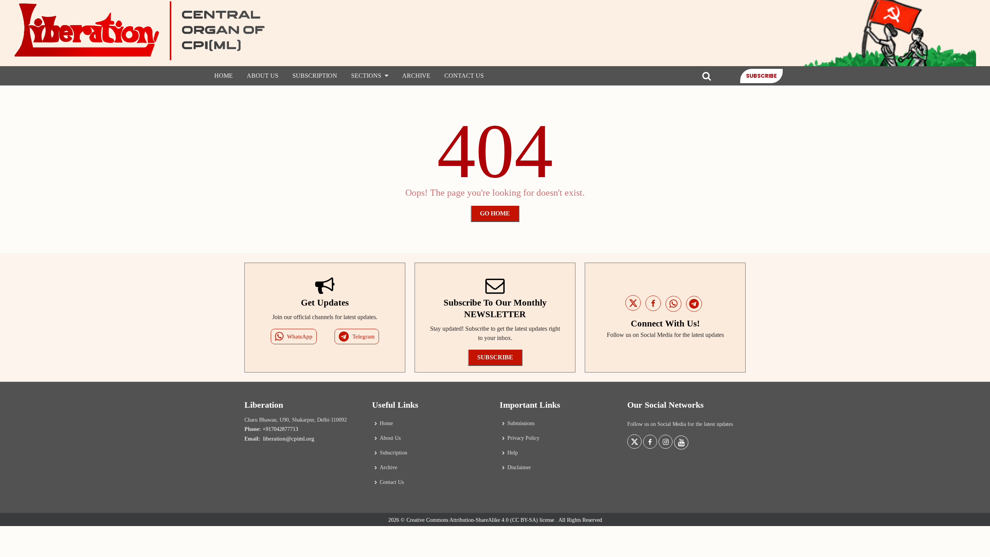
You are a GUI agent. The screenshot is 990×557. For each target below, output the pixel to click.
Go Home (495, 213)
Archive (416, 75)
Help (512, 453)
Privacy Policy (523, 438)
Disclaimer (519, 467)
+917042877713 (280, 429)
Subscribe (761, 76)
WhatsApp (299, 336)
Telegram (363, 336)
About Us (262, 75)
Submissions (520, 423)
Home (223, 75)
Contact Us (464, 75)
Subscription (314, 75)
